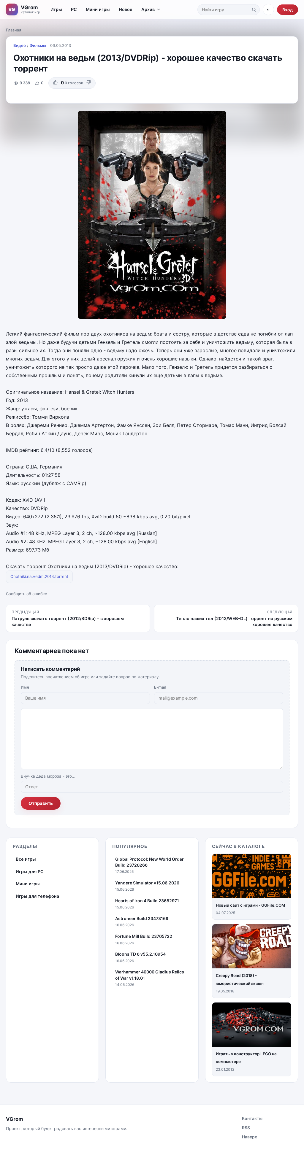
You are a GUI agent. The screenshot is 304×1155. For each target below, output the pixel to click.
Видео (19, 45)
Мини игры (98, 9)
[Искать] (253, 9)
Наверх (249, 1136)
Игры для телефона (37, 896)
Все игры (26, 859)
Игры (56, 9)
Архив (148, 9)
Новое (125, 9)
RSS (246, 1127)
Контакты (252, 1118)
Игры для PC (30, 871)
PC (74, 9)
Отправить (40, 803)
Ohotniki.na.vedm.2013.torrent (39, 576)
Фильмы (38, 45)
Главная (13, 30)
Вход (287, 9)
